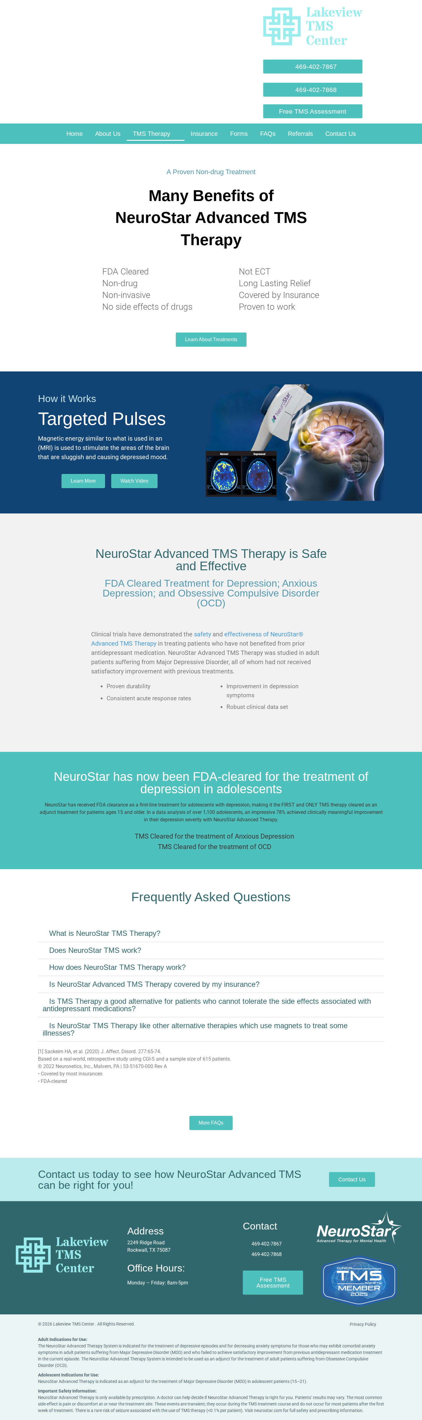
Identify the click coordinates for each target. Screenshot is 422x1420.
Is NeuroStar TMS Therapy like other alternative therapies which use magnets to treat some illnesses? (195, 1029)
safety (202, 634)
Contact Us (340, 133)
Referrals (300, 133)
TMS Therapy (151, 133)
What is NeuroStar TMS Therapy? (104, 933)
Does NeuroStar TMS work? (95, 950)
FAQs (268, 133)
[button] (312, 90)
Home (74, 133)
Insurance (204, 133)
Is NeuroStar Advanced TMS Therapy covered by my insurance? (154, 984)
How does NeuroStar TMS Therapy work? (117, 967)
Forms (239, 133)
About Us (107, 133)
